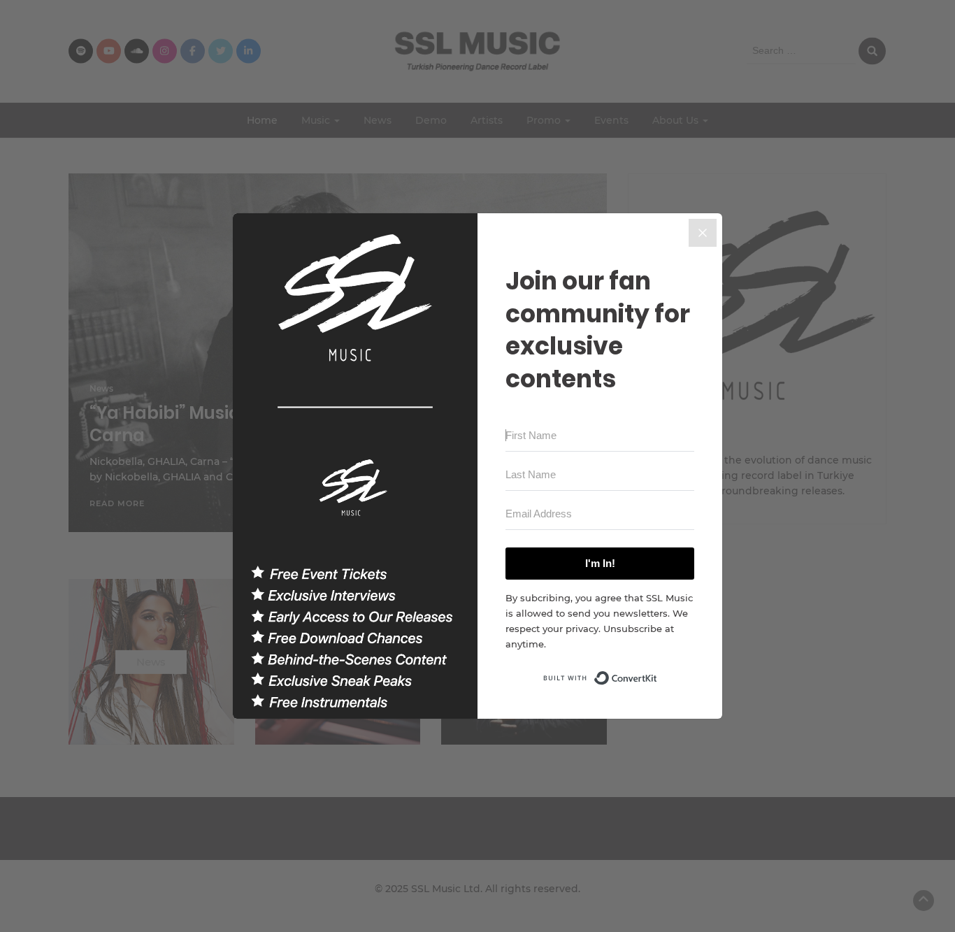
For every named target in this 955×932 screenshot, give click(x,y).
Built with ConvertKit (657, 674)
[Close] (703, 233)
